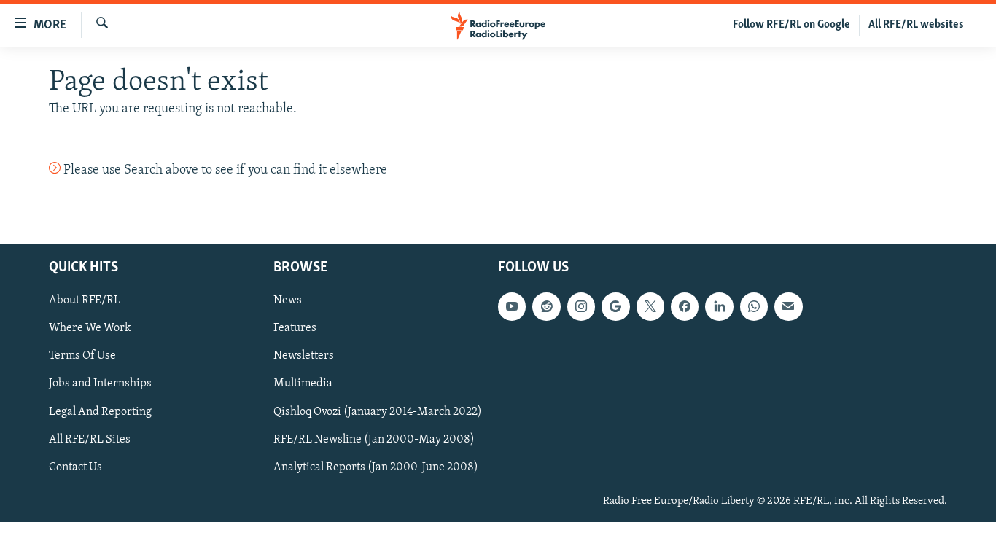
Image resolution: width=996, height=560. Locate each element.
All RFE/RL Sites (90, 439)
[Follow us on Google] (615, 306)
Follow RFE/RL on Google (791, 25)
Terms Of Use (82, 356)
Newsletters (303, 356)
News (287, 300)
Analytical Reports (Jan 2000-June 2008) (375, 466)
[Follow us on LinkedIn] (719, 306)
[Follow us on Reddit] (546, 306)
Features (294, 328)
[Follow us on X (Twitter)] (650, 306)
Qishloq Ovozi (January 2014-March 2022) (377, 411)
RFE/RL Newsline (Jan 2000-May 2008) (374, 439)
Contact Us (75, 466)
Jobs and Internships (100, 383)
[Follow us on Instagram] (581, 306)
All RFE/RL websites (916, 25)
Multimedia (302, 383)
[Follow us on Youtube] (512, 306)
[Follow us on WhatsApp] (754, 306)
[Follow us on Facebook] (685, 306)
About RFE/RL (84, 300)
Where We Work (90, 328)
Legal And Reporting (100, 411)
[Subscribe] (788, 306)
